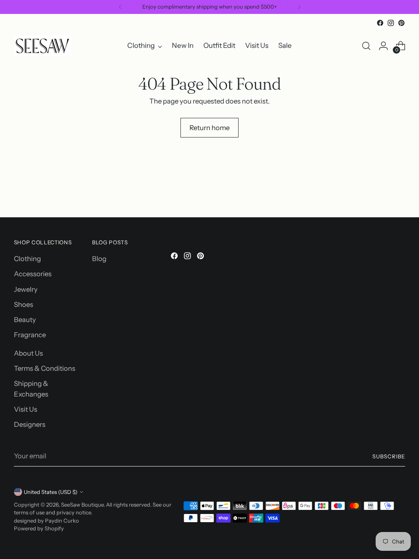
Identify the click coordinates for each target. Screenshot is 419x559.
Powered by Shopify (39, 528)
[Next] (299, 7)
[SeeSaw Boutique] (42, 45)
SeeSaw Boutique (82, 504)
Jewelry (26, 289)
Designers (29, 424)
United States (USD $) (50, 492)
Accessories (33, 274)
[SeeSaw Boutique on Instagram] (390, 23)
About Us (28, 353)
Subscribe (388, 456)
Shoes (23, 304)
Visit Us (25, 409)
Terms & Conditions (44, 368)
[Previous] (120, 7)
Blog (99, 259)
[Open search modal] (366, 46)
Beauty (25, 320)
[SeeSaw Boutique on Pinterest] (401, 23)
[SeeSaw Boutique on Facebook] (380, 23)
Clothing (27, 259)
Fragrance (30, 335)
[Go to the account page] (383, 46)
